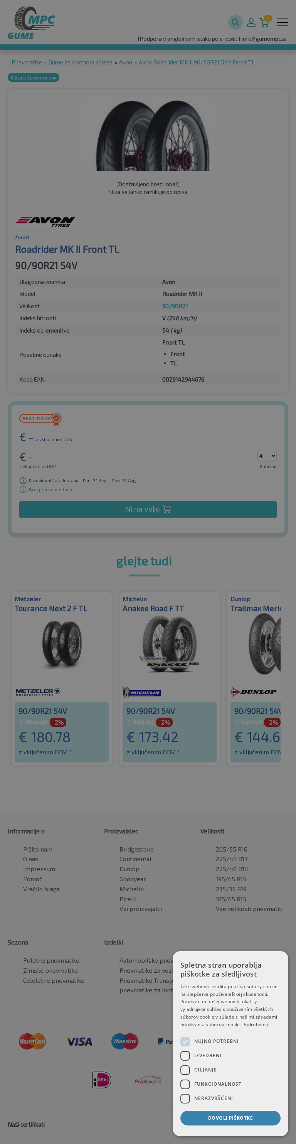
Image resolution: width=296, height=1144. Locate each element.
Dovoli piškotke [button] (230, 1118)
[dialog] (230, 1043)
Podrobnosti (255, 1024)
